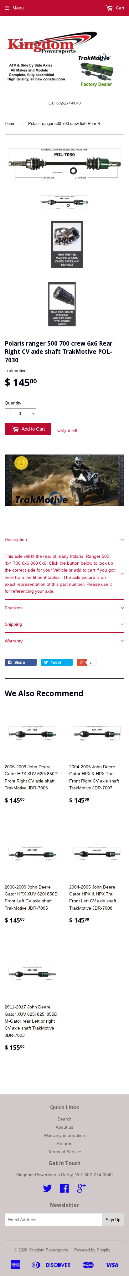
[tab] (64, 540)
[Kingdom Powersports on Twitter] (47, 1190)
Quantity (13, 402)
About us (64, 1127)
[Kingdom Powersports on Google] (81, 1190)
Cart (119, 7)
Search (65, 1118)
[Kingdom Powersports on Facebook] (64, 1190)
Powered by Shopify (92, 1250)
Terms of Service (64, 1151)
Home (10, 123)
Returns (64, 1143)
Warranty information (64, 1135)
